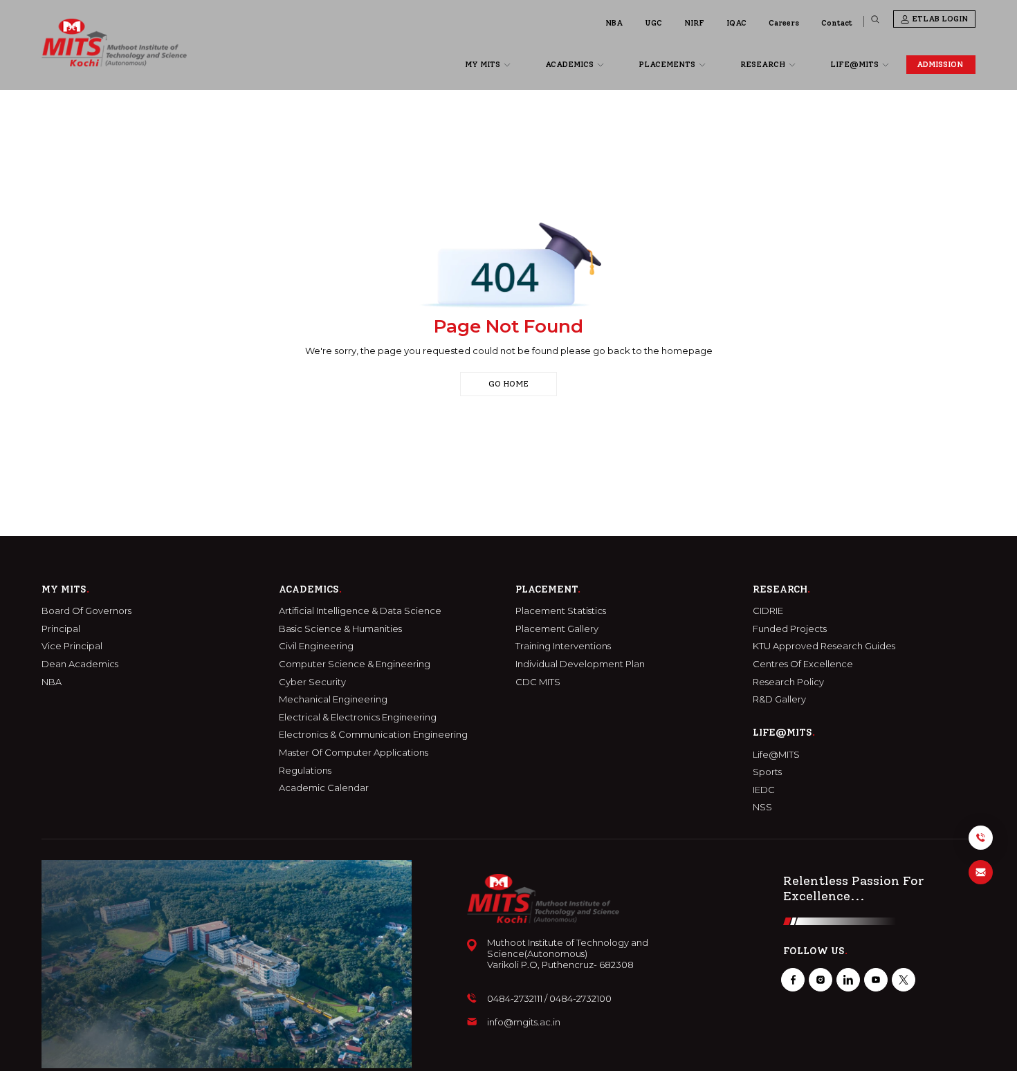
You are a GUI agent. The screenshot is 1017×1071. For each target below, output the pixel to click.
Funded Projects (790, 629)
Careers (784, 23)
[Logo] (114, 42)
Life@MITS (776, 754)
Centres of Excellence (803, 664)
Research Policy (788, 682)
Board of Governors (86, 611)
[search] (875, 19)
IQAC (736, 23)
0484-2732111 (514, 999)
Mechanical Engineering (333, 699)
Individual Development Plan (580, 664)
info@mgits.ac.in (523, 1022)
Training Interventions (563, 646)
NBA (614, 23)
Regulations (305, 770)
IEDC (764, 790)
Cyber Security (312, 682)
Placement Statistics (560, 611)
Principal (61, 629)
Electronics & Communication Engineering (373, 734)
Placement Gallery (556, 629)
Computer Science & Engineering (354, 664)
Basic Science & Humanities (340, 629)
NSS (762, 807)
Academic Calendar (324, 788)
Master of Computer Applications (353, 752)
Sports (767, 772)
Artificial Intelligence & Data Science (360, 611)
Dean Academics (80, 664)
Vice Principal (72, 646)
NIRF (694, 23)
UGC (653, 23)
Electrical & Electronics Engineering (358, 717)
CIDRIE (768, 611)
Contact (836, 23)
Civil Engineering (316, 646)
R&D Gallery (779, 699)
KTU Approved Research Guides (824, 646)
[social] (793, 979)
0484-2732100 (580, 999)
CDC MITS (537, 682)
